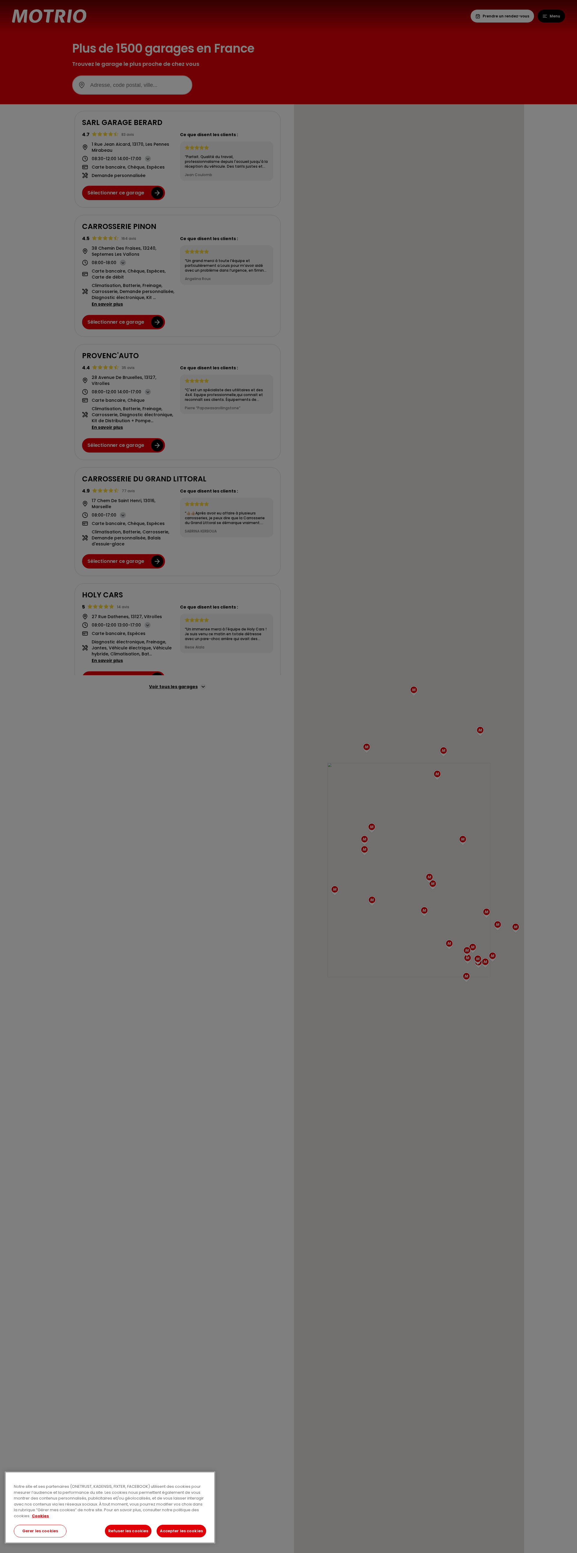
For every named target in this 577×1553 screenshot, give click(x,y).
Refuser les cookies (128, 1531)
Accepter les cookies (181, 1531)
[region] (110, 1507)
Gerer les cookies (40, 1531)
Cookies (40, 1516)
